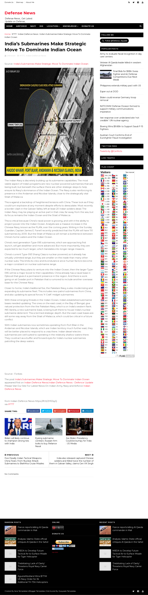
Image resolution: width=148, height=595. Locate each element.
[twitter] (133, 2)
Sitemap (19, 2)
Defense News (20, 12)
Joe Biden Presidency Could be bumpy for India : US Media (78, 441)
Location (52, 26)
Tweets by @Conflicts (111, 151)
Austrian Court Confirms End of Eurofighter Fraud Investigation (116, 136)
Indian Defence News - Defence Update (71, 382)
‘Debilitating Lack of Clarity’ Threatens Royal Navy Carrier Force (32, 566)
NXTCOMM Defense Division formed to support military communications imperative (120, 109)
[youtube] (142, 2)
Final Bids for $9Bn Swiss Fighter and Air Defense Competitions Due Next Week (125, 75)
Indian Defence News (28, 34)
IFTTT (14, 34)
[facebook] (138, 2)
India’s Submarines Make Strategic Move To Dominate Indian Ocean (51, 63)
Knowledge (70, 26)
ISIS (41, 26)
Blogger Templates (37, 591)
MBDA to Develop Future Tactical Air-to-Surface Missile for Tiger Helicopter (32, 553)
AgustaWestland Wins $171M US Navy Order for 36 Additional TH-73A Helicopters (33, 579)
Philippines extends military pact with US (120, 85)
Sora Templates (20, 591)
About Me (30, 2)
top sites (55, 552)
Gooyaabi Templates (67, 591)
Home (9, 26)
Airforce (21, 26)
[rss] (129, 2)
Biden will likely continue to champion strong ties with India (17, 441)
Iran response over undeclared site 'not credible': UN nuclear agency (119, 119)
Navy (33, 26)
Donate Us (9, 2)
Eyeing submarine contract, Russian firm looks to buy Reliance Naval (46, 442)
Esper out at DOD (109, 91)
